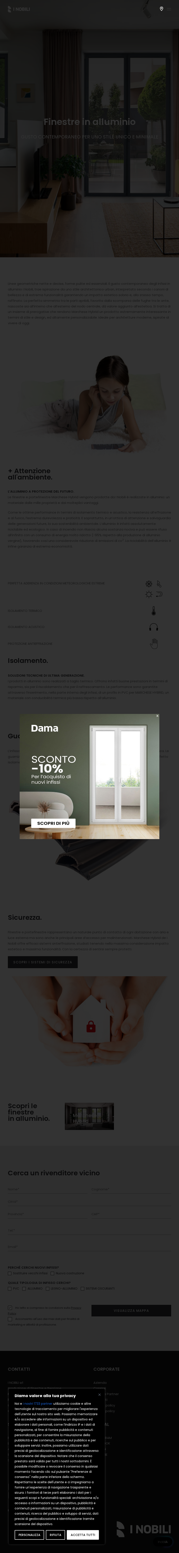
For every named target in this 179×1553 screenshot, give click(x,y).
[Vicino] (99, 1394)
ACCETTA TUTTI (83, 1535)
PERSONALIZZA (29, 1535)
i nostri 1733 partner (37, 1403)
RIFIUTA (55, 1535)
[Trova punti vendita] (161, 8)
